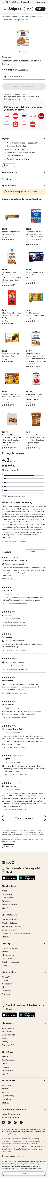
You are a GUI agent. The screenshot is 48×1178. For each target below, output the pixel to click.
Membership (8, 955)
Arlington (6, 1085)
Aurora (5, 1089)
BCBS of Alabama (10, 1118)
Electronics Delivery (11, 930)
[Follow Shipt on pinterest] (15, 1122)
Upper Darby (8, 1096)
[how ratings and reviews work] (18, 470)
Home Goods (8, 898)
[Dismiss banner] (3, 2)
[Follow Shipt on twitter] (21, 1122)
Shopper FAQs (9, 1045)
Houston (6, 1067)
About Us (6, 977)
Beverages (7, 894)
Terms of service (8, 1156)
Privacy (21, 1156)
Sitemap (6, 994)
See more (16, 806)
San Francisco (8, 1060)
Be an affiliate (8, 1035)
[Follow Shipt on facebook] (3, 1122)
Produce (6, 901)
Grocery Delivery (10, 920)
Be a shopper (8, 1028)
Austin (5, 1057)
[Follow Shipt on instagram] (9, 1122)
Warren (5, 1092)
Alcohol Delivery (9, 923)
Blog (4, 987)
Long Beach (7, 1099)
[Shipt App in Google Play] (27, 878)
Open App (41, 2)
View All (5, 908)
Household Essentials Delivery (16, 933)
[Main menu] (4, 8)
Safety (5, 1042)
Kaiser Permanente (11, 1114)
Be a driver (7, 1031)
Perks (4, 1038)
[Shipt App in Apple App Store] (9, 878)
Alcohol (5, 891)
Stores (5, 952)
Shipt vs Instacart (10, 962)
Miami (5, 1064)
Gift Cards (7, 959)
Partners (6, 991)
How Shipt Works (10, 948)
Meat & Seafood (9, 905)
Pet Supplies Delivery (11, 926)
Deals (4, 965)
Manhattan (7, 1070)
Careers (5, 980)
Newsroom (7, 984)
